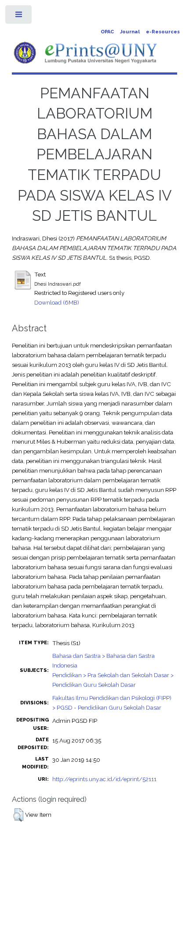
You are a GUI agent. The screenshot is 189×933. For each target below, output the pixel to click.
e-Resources (163, 32)
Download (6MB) (56, 302)
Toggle (19, 16)
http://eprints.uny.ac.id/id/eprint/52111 (104, 778)
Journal (130, 32)
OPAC (107, 32)
